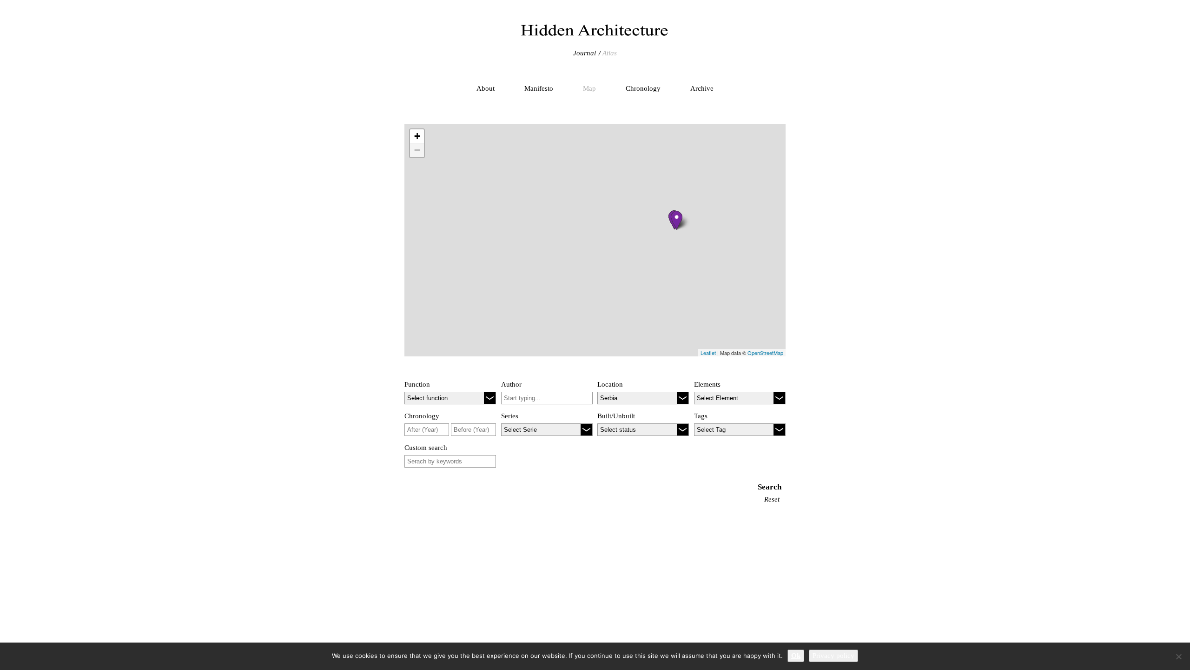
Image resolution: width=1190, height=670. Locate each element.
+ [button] (417, 136)
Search (769, 486)
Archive (702, 88)
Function (417, 384)
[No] (1178, 656)
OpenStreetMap (765, 352)
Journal (584, 53)
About (485, 88)
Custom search (425, 447)
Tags (700, 416)
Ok (795, 655)
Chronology (643, 88)
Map (589, 88)
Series (509, 416)
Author (511, 384)
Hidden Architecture (595, 30)
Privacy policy (833, 655)
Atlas (609, 53)
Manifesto (538, 88)
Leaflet (708, 352)
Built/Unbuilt (616, 416)
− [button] (417, 150)
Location (610, 384)
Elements (707, 384)
